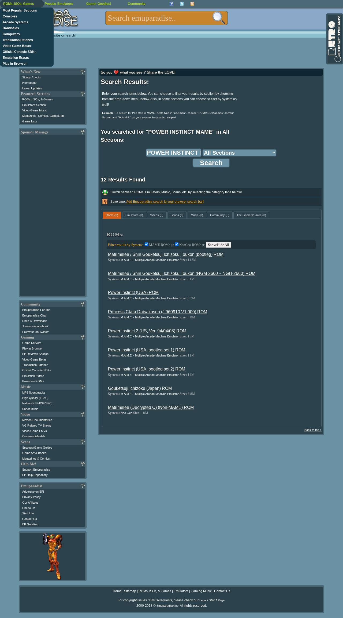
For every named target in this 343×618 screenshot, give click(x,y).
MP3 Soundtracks (34, 392)
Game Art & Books (34, 453)
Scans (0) (177, 215)
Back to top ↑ (313, 429)
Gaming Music (201, 591)
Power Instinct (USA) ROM (133, 292)
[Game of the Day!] (334, 39)
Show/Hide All (218, 245)
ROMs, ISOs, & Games (37, 99)
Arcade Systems (15, 22)
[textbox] (166, 18)
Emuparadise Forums (36, 309)
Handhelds (11, 28)
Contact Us (29, 519)
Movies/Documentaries (37, 419)
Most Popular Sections (20, 10)
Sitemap (130, 591)
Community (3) (219, 215)
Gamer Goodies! (98, 4)
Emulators (181, 591)
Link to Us (28, 508)
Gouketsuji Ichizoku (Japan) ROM (140, 388)
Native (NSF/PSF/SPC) (37, 403)
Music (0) (197, 215)
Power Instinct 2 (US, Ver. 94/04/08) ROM (147, 331)
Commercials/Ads (33, 436)
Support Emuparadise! (36, 469)
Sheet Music (30, 408)
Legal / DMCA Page (212, 600)
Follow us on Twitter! (35, 331)
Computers (11, 34)
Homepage (29, 82)
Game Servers (32, 342)
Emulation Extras (16, 58)
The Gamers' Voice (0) (251, 215)
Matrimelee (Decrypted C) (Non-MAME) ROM (151, 407)
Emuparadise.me (167, 605)
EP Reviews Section (35, 353)
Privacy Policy (31, 497)
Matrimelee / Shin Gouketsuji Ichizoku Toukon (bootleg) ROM (165, 254)
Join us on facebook (35, 326)
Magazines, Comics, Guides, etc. (43, 115)
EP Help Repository (35, 475)
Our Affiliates (30, 502)
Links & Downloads (34, 320)
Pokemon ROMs (33, 381)
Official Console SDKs (19, 52)
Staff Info (28, 513)
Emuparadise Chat (34, 315)
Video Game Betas (17, 46)
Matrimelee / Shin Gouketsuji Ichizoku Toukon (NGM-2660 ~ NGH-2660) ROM (181, 273)
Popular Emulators (59, 4)
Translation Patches (18, 40)
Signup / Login (31, 77)
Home (117, 591)
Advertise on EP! (33, 491)
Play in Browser (15, 64)
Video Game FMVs (34, 430)
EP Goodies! (30, 524)
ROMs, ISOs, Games (18, 4)
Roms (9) (112, 215)
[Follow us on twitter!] (182, 4)
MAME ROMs (161, 245)
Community (137, 4)
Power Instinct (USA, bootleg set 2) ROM (146, 369)
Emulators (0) (134, 215)
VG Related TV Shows (36, 425)
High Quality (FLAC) (35, 397)
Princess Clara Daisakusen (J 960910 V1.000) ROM (157, 312)
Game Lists (29, 121)
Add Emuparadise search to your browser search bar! (165, 201)
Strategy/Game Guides (37, 447)
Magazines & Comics (36, 458)
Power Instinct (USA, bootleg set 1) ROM (146, 350)
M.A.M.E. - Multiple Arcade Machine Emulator (150, 259)
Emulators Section (34, 105)
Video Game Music (34, 110)
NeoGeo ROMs (192, 245)
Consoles (10, 16)
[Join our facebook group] (171, 4)
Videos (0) (156, 215)
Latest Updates (32, 88)
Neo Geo (126, 413)
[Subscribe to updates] (192, 4)
